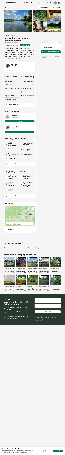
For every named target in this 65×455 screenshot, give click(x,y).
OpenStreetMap (18, 224)
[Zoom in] (33, 208)
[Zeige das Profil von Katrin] (33, 65)
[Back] (5, 7)
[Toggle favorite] (6, 258)
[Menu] (57, 3)
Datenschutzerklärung (39, 320)
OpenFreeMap (25, 223)
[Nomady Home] (11, 3)
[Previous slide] (6, 262)
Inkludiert (20, 121)
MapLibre (20, 223)
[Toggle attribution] (33, 223)
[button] (19, 215)
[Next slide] (13, 262)
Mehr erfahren (23, 452)
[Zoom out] (33, 209)
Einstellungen (39, 451)
